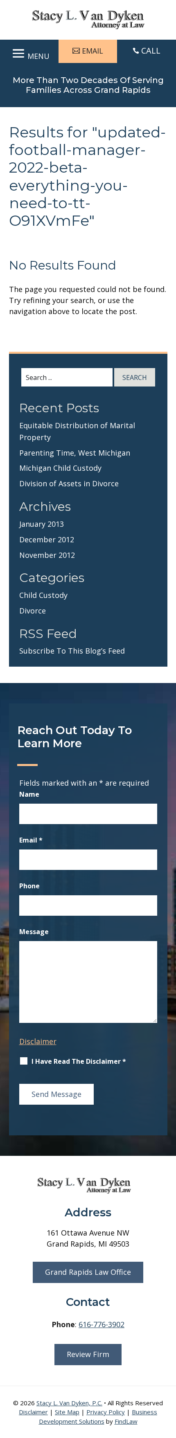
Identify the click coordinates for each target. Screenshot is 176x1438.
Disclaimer (37, 1041)
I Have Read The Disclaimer (79, 1061)
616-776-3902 (101, 1324)
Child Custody (43, 595)
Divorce (32, 611)
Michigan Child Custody (60, 468)
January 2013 (41, 524)
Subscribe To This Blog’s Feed (72, 651)
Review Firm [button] (88, 1354)
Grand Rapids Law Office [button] (88, 1272)
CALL (150, 50)
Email (31, 840)
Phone (29, 885)
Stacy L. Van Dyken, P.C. (69, 1403)
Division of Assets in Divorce (69, 483)
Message (34, 931)
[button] (29, 52)
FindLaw (126, 1421)
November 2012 (47, 555)
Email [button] (92, 51)
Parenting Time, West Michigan (74, 453)
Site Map (67, 1412)
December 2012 (46, 539)
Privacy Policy (105, 1412)
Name (29, 794)
